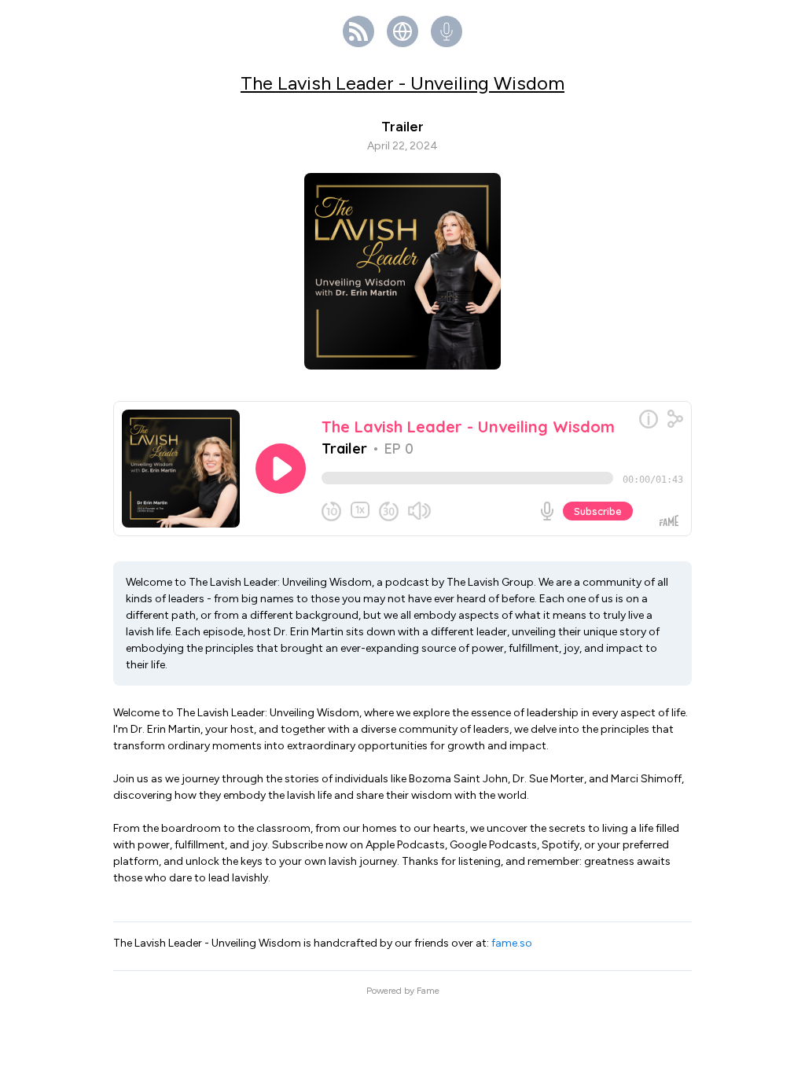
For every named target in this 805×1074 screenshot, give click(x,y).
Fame (428, 990)
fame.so (511, 943)
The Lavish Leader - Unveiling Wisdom (402, 83)
